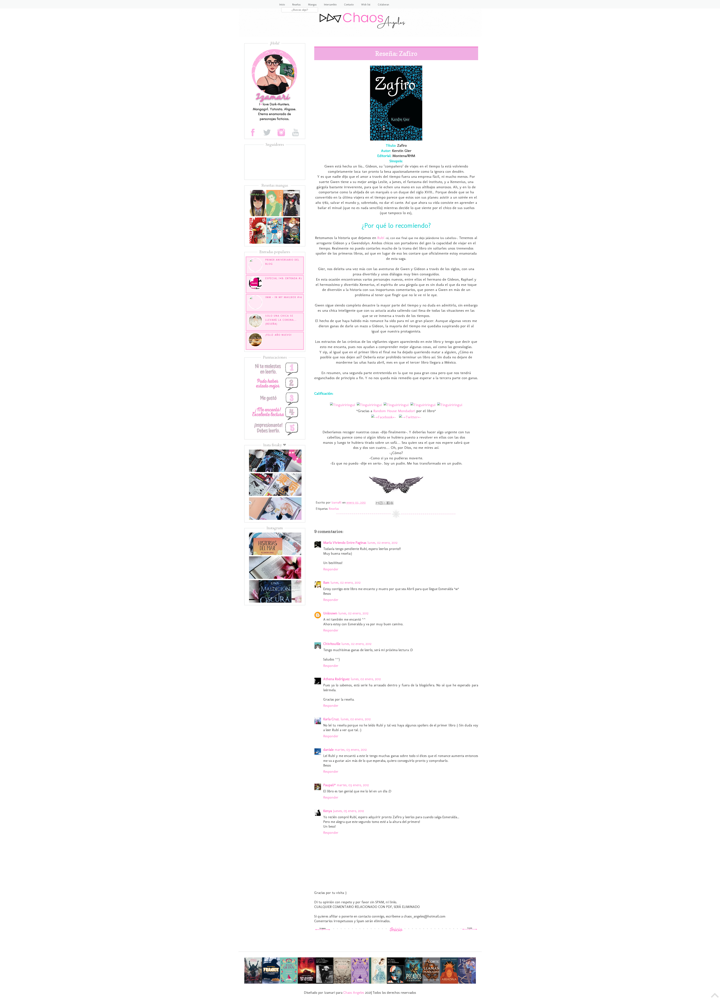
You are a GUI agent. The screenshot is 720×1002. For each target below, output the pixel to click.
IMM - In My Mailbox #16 (283, 297)
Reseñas (296, 4)
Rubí (380, 237)
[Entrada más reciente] (322, 929)
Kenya (327, 811)
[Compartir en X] (384, 503)
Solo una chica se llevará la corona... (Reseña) (281, 319)
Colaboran (383, 4)
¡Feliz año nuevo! (278, 334)
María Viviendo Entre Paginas (344, 543)
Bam (326, 583)
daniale (328, 750)
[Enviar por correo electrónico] (377, 503)
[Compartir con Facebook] (388, 503)
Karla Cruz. (331, 719)
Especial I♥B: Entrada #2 (283, 278)
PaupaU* (329, 785)
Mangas (312, 4)
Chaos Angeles (353, 993)
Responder (330, 569)
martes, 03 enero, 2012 (351, 750)
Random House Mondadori (394, 411)
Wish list (365, 4)
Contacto (349, 4)
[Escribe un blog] (381, 503)
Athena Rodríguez (336, 679)
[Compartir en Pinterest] (392, 503)
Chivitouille (331, 644)
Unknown (330, 613)
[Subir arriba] (715, 996)
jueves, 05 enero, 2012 (348, 811)
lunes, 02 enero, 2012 (383, 543)
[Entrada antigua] (469, 929)
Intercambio (330, 4)
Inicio (282, 4)
